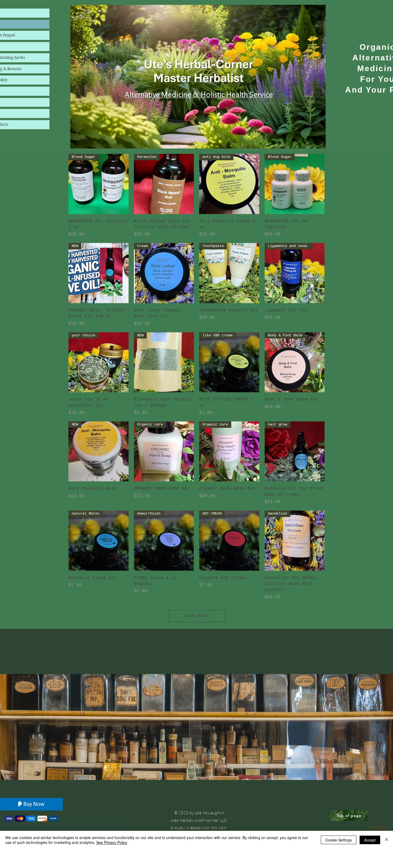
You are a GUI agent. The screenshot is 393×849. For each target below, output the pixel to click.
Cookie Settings (338, 840)
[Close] (386, 840)
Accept (370, 840)
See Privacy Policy (111, 842)
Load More (196, 615)
